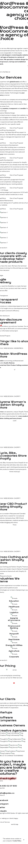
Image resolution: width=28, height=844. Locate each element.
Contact (18, 50)
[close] (24, 840)
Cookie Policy (17, 841)
